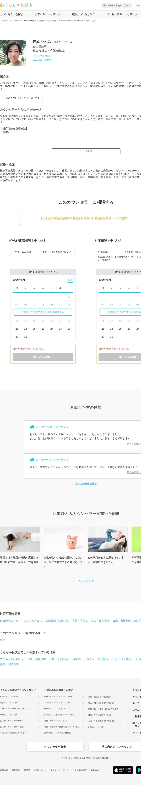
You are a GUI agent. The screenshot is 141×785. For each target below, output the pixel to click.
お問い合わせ (40, 770)
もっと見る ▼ (86, 580)
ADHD (77, 659)
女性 (2, 639)
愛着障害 (14, 664)
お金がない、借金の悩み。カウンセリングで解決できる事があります (63, 562)
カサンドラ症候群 (59, 659)
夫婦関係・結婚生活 (57, 620)
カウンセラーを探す (11, 14)
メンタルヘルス (33, 620)
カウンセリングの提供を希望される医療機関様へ (86, 757)
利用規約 (16, 770)
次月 (70, 280)
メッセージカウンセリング (121, 14)
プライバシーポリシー (60, 770)
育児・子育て (80, 620)
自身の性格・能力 (10, 620)
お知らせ (95, 770)
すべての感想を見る (86, 483)
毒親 (2, 664)
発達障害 (40, 659)
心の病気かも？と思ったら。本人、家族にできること (106, 560)
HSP (29, 659)
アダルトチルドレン (11, 659)
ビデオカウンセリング (47, 14)
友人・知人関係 (100, 620)
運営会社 (4, 770)
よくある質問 (81, 770)
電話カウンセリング (83, 14)
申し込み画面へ (43, 357)
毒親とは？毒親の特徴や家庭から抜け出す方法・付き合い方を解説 (19, 560)
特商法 (27, 770)
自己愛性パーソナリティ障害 (114, 659)
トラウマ (89, 659)
